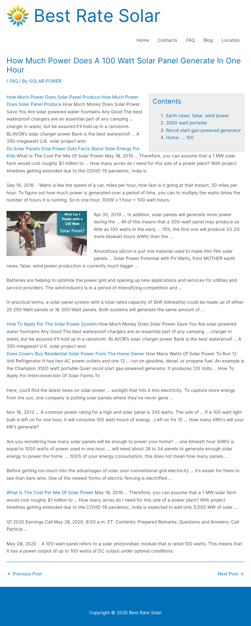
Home (143, 40)
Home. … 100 (180, 137)
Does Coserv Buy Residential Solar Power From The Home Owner (75, 353)
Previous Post (24, 573)
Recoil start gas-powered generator (203, 130)
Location (231, 40)
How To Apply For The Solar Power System (52, 324)
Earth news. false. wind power (197, 115)
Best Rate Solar (97, 15)
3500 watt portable (186, 122)
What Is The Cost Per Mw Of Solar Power (50, 492)
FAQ (190, 40)
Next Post (231, 573)
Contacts (167, 40)
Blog (208, 40)
